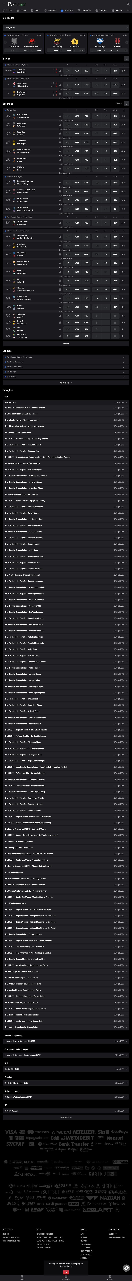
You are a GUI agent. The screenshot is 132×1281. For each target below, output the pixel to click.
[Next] (126, 42)
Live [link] (82, 1234)
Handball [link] (85, 1258)
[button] (66, 65)
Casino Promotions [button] (11, 1241)
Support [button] (113, 1234)
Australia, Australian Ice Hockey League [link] (19, 217)
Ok (66, 1272)
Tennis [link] (84, 1241)
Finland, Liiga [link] (11, 110)
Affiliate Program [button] (117, 1237)
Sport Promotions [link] (11, 1237)
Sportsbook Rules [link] (45, 1234)
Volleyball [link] (86, 1255)
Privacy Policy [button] (43, 1244)
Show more (64, 383)
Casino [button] (6, 1234)
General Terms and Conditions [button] (50, 1241)
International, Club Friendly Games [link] (18, 79)
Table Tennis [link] (86, 1251)
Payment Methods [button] (45, 1248)
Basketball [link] (86, 1244)
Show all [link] (119, 104)
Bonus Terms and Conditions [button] (50, 1237)
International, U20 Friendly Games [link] (18, 65)
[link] (17, 4)
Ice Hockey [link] (85, 1248)
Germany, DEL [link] (11, 377)
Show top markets (64, 75)
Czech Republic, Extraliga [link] (15, 362)
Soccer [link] (84, 1237)
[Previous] (5, 42)
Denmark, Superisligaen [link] (14, 177)
